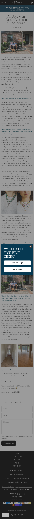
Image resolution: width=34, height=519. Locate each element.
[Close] (31, 246)
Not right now (17, 269)
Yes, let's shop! (17, 263)
